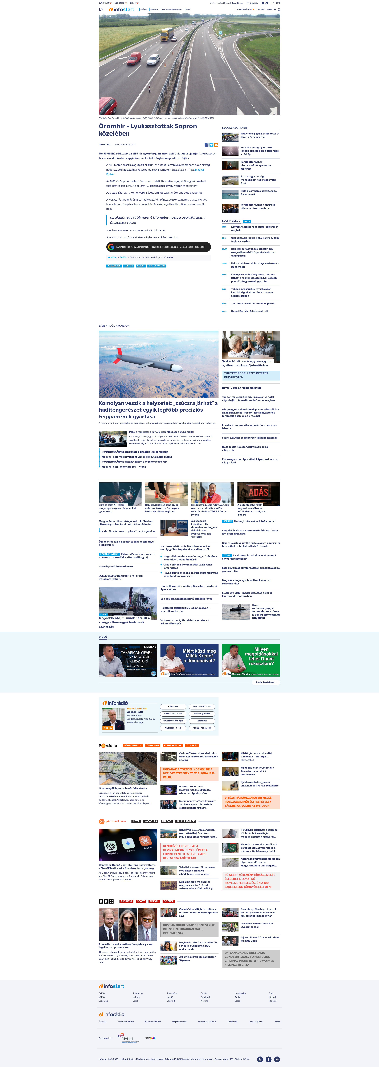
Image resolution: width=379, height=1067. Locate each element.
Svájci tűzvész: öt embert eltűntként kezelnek (249, 438)
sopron (129, 266)
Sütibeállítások (242, 1059)
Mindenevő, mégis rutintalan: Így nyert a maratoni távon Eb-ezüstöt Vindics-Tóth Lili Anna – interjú (210, 510)
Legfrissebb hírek (126, 1022)
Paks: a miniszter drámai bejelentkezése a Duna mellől (161, 432)
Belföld (123, 257)
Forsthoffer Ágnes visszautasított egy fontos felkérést (134, 462)
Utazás (166, 821)
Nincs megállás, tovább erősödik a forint (123, 788)
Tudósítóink (172, 993)
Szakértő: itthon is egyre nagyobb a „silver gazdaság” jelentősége (247, 363)
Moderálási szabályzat (202, 1059)
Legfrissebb (240, 993)
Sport (141, 901)
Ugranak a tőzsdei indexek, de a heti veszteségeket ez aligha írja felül (189, 773)
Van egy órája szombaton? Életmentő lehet (186, 599)
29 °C (277, 3)
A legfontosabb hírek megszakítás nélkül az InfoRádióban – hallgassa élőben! (251, 510)
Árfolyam (153, 745)
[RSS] (260, 1059)
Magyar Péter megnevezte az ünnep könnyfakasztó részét (137, 457)
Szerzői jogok (221, 1059)
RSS (231, 1059)
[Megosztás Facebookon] (206, 145)
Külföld (102, 997)
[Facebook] (269, 1059)
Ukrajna (154, 9)
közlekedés (114, 266)
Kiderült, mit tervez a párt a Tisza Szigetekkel (129, 531)
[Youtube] (277, 1059)
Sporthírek (232, 1022)
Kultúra (136, 997)
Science (169, 901)
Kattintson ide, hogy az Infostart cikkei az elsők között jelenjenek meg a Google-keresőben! (160, 247)
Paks (188, 9)
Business (126, 901)
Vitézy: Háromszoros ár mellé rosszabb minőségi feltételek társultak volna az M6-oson (248, 802)
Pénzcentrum (132, 745)
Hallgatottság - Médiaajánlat (135, 1059)
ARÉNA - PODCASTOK (267, 9)
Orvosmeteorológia (207, 1022)
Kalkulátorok (185, 821)
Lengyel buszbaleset (172, 9)
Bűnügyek (205, 997)
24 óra (143, 9)
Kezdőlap (112, 257)
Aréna (277, 1022)
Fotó (271, 993)
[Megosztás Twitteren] (211, 145)
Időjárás (272, 1001)
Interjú (170, 997)
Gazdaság (103, 1001)
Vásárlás (151, 821)
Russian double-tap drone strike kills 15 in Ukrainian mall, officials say (189, 929)
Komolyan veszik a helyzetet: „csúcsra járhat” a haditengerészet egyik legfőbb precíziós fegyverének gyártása (158, 410)
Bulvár (204, 993)
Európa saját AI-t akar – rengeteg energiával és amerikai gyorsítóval (117, 508)
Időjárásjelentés (179, 1022)
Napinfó (204, 1001)
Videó (237, 1001)
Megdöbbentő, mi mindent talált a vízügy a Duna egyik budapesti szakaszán (124, 622)
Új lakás (192, 745)
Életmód (171, 1001)
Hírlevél (272, 997)
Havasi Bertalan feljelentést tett (241, 388)
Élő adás (174, 706)
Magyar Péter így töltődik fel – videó (124, 467)
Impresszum (157, 1059)
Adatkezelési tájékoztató (177, 1059)
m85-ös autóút (157, 266)
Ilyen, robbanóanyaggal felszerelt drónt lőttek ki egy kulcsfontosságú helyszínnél (266, 611)
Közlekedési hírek (153, 1022)
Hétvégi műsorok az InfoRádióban (254, 521)
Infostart (105, 145)
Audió (237, 997)
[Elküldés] (216, 145)
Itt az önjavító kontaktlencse (116, 566)
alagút (141, 266)
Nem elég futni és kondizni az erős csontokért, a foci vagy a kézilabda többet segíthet (162, 508)
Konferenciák (173, 745)
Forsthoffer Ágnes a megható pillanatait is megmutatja (135, 452)
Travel (154, 901)
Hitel (136, 821)
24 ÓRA (247, 221)
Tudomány (138, 993)
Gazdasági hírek (256, 1022)
